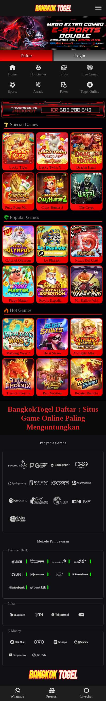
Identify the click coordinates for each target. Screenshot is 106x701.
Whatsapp (17, 696)
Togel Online (90, 91)
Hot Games (38, 74)
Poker (64, 91)
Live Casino (89, 74)
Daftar (26, 55)
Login (79, 55)
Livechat (86, 696)
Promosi (51, 696)
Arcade (38, 91)
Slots (64, 74)
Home (12, 74)
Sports (12, 91)
